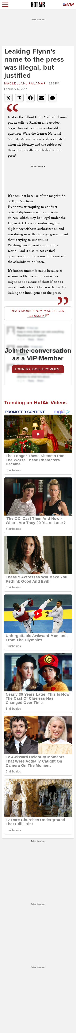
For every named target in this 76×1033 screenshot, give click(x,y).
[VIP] (68, 4)
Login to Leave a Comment (38, 369)
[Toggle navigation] (5, 4)
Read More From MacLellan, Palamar (38, 313)
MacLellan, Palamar (26, 83)
